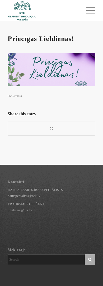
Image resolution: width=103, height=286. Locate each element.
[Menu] (88, 10)
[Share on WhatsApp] (51, 128)
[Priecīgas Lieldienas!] (51, 69)
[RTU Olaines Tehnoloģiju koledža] (43, 10)
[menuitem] (88, 10)
